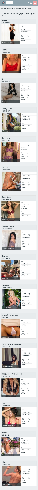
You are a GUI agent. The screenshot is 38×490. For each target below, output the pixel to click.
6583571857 (7, 52)
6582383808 (6, 81)
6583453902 (7, 170)
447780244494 (6, 376)
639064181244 (6, 199)
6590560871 (7, 111)
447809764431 (7, 288)
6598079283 (6, 140)
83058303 (5, 317)
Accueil (3, 8)
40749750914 (7, 464)
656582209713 (7, 229)
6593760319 (7, 347)
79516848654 (6, 23)
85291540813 (7, 405)
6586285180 (6, 435)
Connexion (31, 2)
